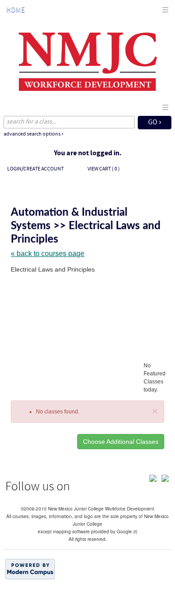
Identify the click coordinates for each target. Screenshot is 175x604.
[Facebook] (153, 477)
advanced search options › (33, 134)
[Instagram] (165, 477)
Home (15, 10)
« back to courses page (47, 253)
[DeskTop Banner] (87, 61)
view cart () (104, 169)
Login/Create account (35, 169)
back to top (87, 591)
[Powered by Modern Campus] (30, 568)
